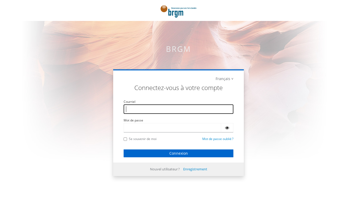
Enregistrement (195, 169)
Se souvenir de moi (143, 139)
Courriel (129, 101)
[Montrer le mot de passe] (227, 127)
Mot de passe (133, 120)
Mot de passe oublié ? (217, 139)
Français (223, 78)
